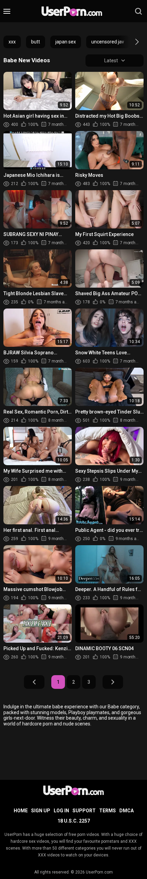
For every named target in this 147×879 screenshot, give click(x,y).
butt (35, 41)
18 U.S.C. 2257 (73, 821)
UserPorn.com (99, 872)
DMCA (126, 810)
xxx (12, 41)
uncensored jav (107, 41)
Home (21, 810)
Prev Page (34, 682)
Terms (107, 810)
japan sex (65, 41)
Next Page (113, 682)
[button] (131, 41)
